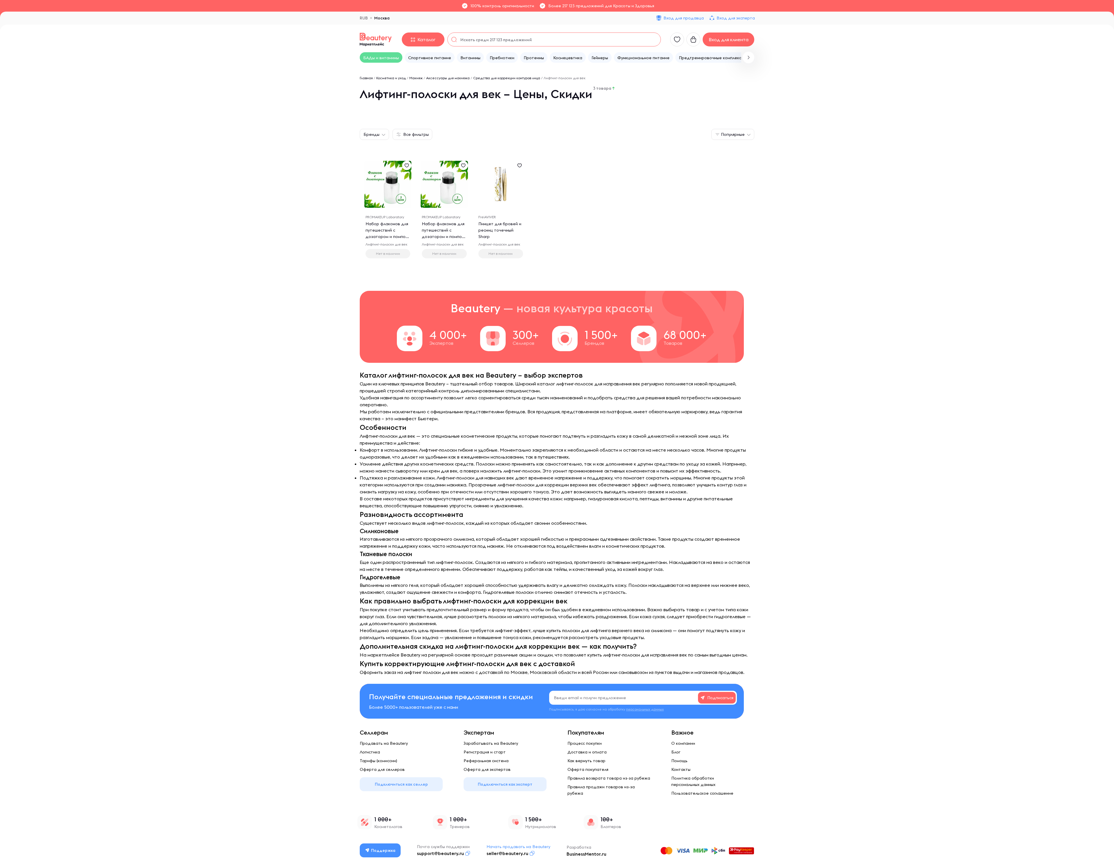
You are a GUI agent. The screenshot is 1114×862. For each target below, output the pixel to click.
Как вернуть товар (586, 760)
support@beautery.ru (440, 853)
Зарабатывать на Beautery (491, 743)
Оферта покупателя (587, 769)
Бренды (371, 134)
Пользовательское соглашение (702, 793)
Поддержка (383, 850)
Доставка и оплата (587, 752)
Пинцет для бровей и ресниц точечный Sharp (499, 230)
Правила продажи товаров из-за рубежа (601, 790)
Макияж (416, 78)
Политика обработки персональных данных (693, 781)
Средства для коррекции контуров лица (506, 78)
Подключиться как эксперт (505, 784)
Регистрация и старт (485, 752)
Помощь (679, 760)
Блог (675, 752)
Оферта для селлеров (382, 769)
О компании (683, 743)
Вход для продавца (683, 18)
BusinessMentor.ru (586, 854)
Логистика (370, 752)
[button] (748, 57)
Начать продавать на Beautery (518, 846)
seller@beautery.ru (507, 853)
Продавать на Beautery (384, 743)
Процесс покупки (584, 743)
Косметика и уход (391, 78)
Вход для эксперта (736, 18)
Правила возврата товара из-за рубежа (608, 778)
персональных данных (645, 709)
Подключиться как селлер (401, 784)
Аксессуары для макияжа (448, 78)
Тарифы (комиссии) (378, 760)
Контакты (680, 769)
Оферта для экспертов (487, 769)
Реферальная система (486, 760)
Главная (366, 78)
